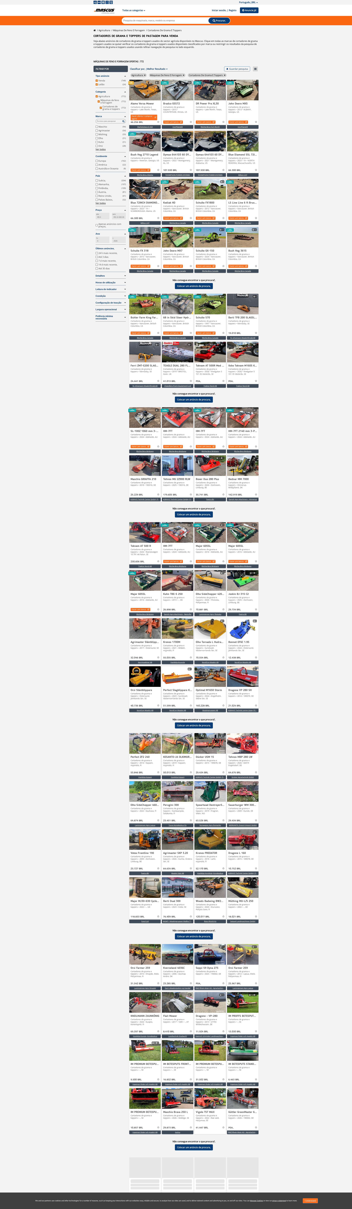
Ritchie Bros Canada (178, 223)
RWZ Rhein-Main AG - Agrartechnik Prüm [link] (212, 988)
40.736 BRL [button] (137, 706)
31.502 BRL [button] (202, 1079)
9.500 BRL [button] (136, 1079)
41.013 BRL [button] (169, 381)
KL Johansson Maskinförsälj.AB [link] (242, 338)
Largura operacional (106, 309)
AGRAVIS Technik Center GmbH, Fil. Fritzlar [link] (147, 499)
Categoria (101, 92)
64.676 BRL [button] (234, 772)
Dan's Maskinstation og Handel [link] (177, 988)
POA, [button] (198, 381)
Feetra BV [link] (210, 499)
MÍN (97, 214)
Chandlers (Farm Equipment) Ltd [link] (177, 386)
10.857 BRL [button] (137, 1128)
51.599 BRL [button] (169, 706)
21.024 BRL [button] (234, 706)
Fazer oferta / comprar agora (142, 117)
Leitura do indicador (106, 289)
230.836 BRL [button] (137, 561)
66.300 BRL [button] (234, 170)
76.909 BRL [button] (169, 917)
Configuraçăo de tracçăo (108, 303)
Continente (101, 156)
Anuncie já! (250, 10)
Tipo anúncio (102, 76)
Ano (98, 234)
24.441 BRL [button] (137, 381)
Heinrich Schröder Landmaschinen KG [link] (211, 1036)
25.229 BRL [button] (137, 495)
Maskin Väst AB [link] (177, 873)
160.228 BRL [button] (203, 706)
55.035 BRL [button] (169, 658)
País (98, 176)
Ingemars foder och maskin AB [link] (242, 1036)
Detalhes (100, 276)
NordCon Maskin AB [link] (210, 662)
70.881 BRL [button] (202, 609)
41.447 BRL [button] (202, 1128)
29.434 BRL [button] (202, 772)
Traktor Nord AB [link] (210, 386)
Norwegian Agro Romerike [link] (210, 825)
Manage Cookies (256, 1201)
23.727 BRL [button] (137, 868)
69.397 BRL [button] (137, 1031)
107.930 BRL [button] (170, 170)
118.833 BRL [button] (137, 917)
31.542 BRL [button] (137, 983)
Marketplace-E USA (145, 127)
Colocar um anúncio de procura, (194, 286)
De (97, 238)
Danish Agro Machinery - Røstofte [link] (177, 614)
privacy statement (279, 1201)
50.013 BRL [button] (169, 772)
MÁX (114, 214)
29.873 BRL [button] (169, 1128)
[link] (145, 90)
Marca (99, 116)
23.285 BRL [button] (169, 983)
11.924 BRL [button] (202, 1031)
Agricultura (104, 30)
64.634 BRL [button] (169, 868)
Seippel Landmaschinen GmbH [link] (242, 921)
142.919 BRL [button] (235, 495)
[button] (111, 69)
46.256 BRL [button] (137, 122)
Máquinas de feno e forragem (129, 30)
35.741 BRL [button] (202, 495)
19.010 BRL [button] (234, 333)
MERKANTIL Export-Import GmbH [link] (243, 825)
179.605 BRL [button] (170, 495)
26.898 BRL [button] (169, 609)
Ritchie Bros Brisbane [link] (145, 451)
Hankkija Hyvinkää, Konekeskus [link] (210, 873)
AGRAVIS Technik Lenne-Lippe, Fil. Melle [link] (244, 710)
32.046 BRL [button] (137, 658)
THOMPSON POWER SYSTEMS (177, 175)
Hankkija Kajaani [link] (145, 777)
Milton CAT (242, 175)
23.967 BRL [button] (234, 983)
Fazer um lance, (171, 122)
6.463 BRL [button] (233, 1079)
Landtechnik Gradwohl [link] (177, 1036)
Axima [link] (177, 1132)
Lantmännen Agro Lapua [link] (145, 825)
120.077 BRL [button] (203, 917)
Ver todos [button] (101, 149)
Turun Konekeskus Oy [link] (178, 825)
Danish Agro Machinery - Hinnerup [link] (243, 499)
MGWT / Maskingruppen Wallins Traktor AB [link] (180, 921)
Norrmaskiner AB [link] (145, 662)
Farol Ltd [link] (145, 921)
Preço (99, 210)
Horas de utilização (106, 282)
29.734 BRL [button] (234, 609)
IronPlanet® (178, 127)
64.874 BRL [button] (137, 820)
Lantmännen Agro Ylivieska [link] (210, 614)
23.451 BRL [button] (169, 820)
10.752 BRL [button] (234, 868)
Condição (101, 296)
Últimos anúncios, (105, 248)
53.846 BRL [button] (137, 772)
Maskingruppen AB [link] (210, 710)
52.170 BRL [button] (202, 868)
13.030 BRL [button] (234, 1031)
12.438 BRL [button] (234, 658)
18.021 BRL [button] (234, 917)
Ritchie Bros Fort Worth (210, 127)
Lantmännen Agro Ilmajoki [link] (145, 988)
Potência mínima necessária (104, 317)
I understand (310, 1201)
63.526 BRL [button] (202, 820)
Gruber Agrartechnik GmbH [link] (243, 777)
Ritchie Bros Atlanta (145, 175)
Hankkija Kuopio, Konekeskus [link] (145, 1036)
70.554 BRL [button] (202, 658)
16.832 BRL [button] (169, 1079)
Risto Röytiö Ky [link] (210, 921)
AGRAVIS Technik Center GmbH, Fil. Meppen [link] (213, 777)
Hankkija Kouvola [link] (177, 662)
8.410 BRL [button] (168, 1031)
